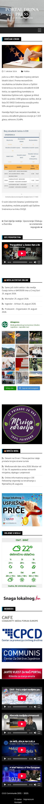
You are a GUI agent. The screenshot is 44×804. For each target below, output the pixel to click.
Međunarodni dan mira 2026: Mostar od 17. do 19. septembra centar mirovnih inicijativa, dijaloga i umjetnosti (21, 469)
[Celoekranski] (39, 262)
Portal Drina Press (22, 11)
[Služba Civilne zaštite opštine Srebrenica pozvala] (8, 337)
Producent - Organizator (16, 309)
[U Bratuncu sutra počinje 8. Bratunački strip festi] (35, 364)
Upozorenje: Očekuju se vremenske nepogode (32, 224)
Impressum (28, 799)
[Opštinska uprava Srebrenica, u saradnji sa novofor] (8, 350)
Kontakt (18, 802)
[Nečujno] (35, 262)
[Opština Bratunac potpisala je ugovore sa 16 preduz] (35, 350)
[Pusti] (5, 262)
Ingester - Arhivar (13, 303)
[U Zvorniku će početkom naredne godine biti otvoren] (8, 364)
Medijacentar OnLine (17, 280)
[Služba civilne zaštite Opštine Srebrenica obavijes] (35, 377)
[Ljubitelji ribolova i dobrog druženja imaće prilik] (22, 337)
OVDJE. (23, 209)
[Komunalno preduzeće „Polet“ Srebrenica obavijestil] (22, 377)
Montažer (9, 298)
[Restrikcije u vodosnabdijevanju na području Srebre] (22, 350)
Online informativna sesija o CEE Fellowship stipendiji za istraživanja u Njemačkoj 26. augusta (19, 480)
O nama (18, 799)
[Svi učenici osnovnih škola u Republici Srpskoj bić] (22, 364)
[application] (22, 253)
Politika (26, 71)
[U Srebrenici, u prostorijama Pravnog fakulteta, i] (8, 377)
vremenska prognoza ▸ (22, 586)
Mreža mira (12, 451)
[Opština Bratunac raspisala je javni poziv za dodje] (35, 337)
